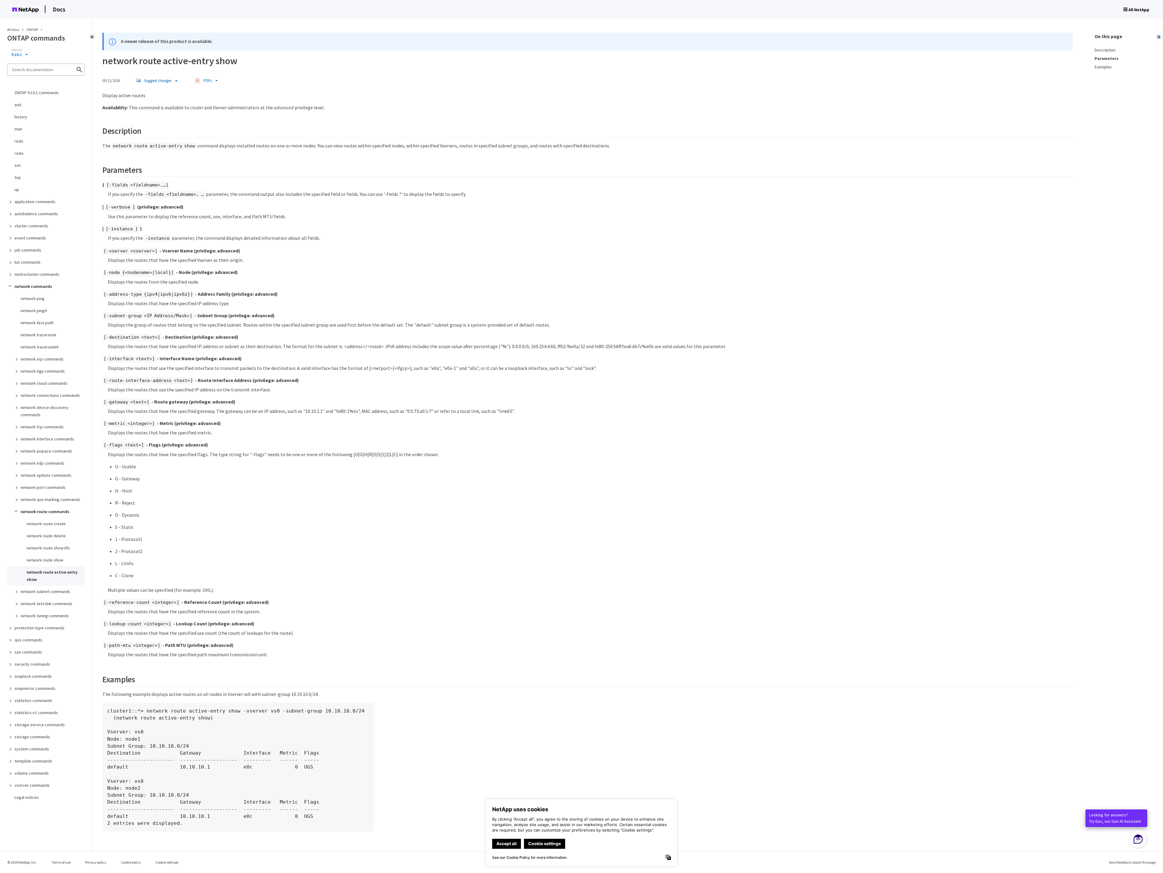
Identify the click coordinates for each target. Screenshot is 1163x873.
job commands (28, 250)
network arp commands (42, 359)
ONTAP (32, 29)
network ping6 (34, 310)
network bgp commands (43, 371)
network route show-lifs (48, 548)
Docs (59, 9)
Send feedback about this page (1132, 862)
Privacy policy (95, 862)
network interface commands (47, 439)
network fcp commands (42, 427)
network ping (33, 298)
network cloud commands (44, 383)
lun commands (28, 262)
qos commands (28, 640)
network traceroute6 (39, 347)
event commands (30, 238)
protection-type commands (40, 628)
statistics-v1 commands (36, 712)
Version (17, 50)
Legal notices (27, 797)
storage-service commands (40, 724)
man (18, 129)
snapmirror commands (35, 688)
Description (1105, 50)
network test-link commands (46, 603)
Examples (1103, 67)
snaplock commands (33, 676)
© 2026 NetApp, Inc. (22, 862)
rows (19, 153)
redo (19, 141)
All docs (13, 29)
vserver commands (32, 785)
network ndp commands (43, 463)
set (18, 165)
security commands (32, 664)
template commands (33, 761)
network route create (46, 523)
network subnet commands (45, 591)
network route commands (45, 511)
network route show (45, 560)
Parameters (1106, 58)
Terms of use (61, 862)
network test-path (37, 322)
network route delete (46, 536)
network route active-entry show (52, 575)
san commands (28, 652)
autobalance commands (36, 213)
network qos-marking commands (50, 499)
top (18, 177)
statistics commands (33, 700)
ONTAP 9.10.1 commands (37, 92)
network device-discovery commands (44, 411)
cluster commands (31, 226)
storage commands (32, 737)
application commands (35, 201)
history (21, 117)
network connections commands (50, 395)
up (17, 189)
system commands (32, 749)
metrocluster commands (37, 274)
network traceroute (38, 335)
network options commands (46, 475)
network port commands (43, 487)
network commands (33, 286)
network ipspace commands (46, 451)
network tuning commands (45, 615)
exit (18, 104)
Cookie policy (131, 862)
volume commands (32, 773)
